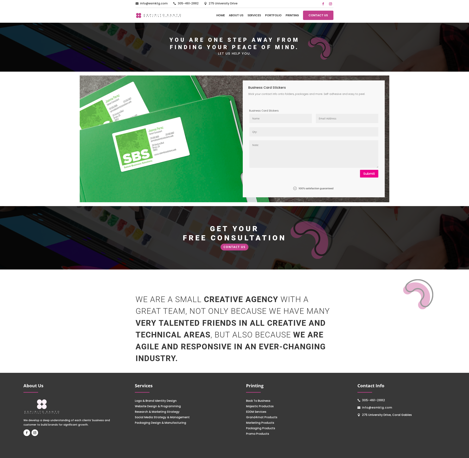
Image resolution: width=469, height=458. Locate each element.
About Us (236, 15)
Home (220, 15)
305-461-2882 (188, 3)
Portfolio (273, 15)
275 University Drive (223, 3)
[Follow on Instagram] (330, 4)
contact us (234, 247)
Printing (292, 15)
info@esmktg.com (154, 3)
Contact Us (318, 15)
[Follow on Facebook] (323, 4)
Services (254, 15)
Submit (369, 173)
